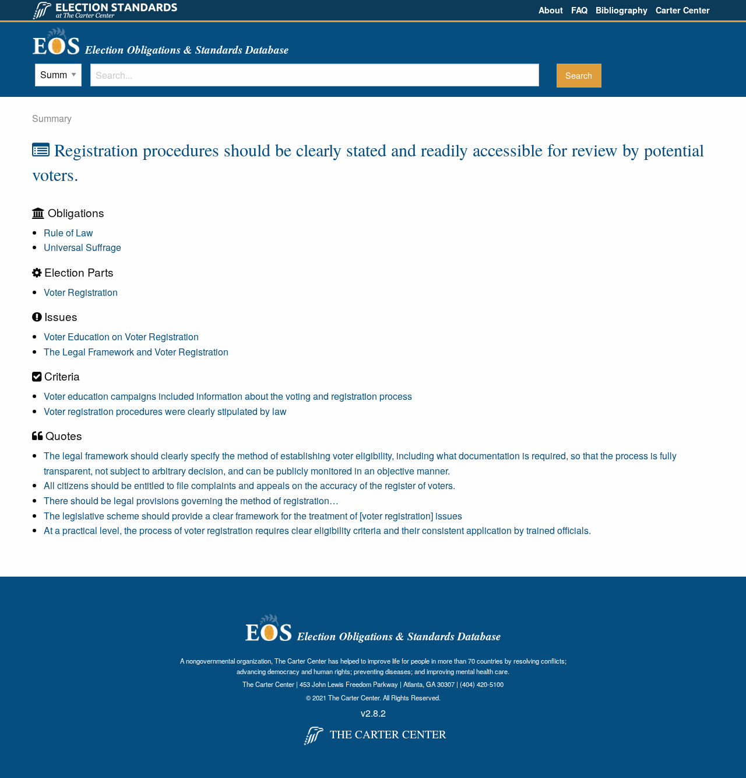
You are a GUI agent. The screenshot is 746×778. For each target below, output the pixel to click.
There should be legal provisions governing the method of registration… (191, 500)
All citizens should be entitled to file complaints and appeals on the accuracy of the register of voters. (249, 485)
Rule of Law (68, 232)
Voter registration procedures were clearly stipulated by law (165, 411)
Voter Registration (81, 292)
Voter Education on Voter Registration (121, 336)
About (551, 10)
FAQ (579, 10)
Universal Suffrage (82, 247)
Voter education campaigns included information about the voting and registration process (228, 396)
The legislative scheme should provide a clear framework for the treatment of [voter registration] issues (253, 515)
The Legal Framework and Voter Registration (136, 351)
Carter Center (683, 10)
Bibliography (622, 10)
